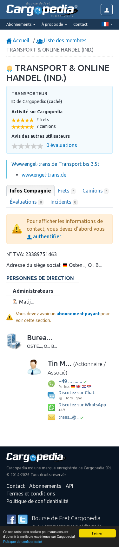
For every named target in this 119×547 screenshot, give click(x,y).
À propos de (53, 24)
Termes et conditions (30, 493)
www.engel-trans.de (44, 175)
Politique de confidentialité (22, 541)
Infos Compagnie (30, 190)
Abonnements (45, 486)
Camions (95, 190)
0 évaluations (61, 145)
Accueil (20, 40)
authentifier (46, 236)
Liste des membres (65, 40)
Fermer (97, 533)
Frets (66, 190)
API (69, 486)
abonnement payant (78, 313)
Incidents (63, 202)
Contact (80, 24)
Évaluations (26, 202)
